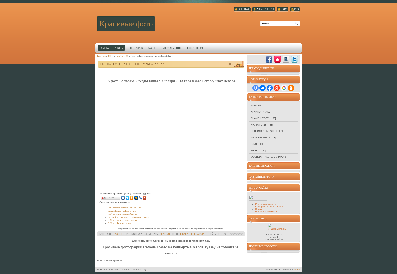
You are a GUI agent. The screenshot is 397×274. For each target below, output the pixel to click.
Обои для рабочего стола (267, 157)
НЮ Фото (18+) (259, 124)
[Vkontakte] (286, 59)
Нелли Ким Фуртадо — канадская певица (128, 217)
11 (127, 56)
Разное (118, 234)
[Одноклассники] (132, 198)
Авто (254, 105)
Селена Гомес (198, 234)
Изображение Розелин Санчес (122, 214)
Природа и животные (265, 131)
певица (183, 234)
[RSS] (252, 59)
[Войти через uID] (255, 88)
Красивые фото (126, 23)
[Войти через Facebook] (270, 88)
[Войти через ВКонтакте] (262, 88)
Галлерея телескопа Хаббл (269, 206)
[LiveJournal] (140, 198)
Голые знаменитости (266, 211)
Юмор (254, 144)
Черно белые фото (263, 137)
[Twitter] (127, 198)
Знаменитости (260, 118)
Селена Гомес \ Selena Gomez (122, 210)
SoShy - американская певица (122, 220)
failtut (165, 234)
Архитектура (259, 112)
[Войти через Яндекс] (277, 88)
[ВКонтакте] (123, 198)
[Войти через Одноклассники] (291, 88)
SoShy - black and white (119, 223)
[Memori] (277, 59)
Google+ (259, 209)
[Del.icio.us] (260, 59)
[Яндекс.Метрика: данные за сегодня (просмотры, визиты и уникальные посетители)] (277, 227)
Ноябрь (119, 56)
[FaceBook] (269, 59)
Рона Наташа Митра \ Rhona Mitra (125, 207)
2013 (110, 56)
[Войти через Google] (284, 88)
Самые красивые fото (266, 204)
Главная (101, 56)
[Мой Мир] (136, 198)
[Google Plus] (145, 198)
